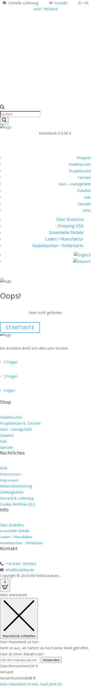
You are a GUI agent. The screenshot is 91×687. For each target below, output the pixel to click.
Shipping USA (70, 226)
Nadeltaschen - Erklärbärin (57, 245)
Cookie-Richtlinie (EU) (17, 504)
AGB (3, 468)
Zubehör (84, 190)
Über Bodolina (69, 219)
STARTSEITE (20, 327)
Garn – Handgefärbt (75, 184)
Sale (87, 197)
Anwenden (51, 660)
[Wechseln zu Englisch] (82, 254)
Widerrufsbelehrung (16, 486)
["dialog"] (45, 639)
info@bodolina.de (19, 569)
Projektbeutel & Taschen (20, 423)
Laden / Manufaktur (64, 239)
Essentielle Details (66, 232)
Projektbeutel (80, 170)
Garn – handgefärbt (16, 429)
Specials (84, 203)
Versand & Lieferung (16, 498)
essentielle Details (15, 530)
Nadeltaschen (80, 164)
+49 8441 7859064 (20, 563)
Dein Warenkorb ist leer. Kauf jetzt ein (31, 684)
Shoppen (84, 157)
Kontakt (60, 3)
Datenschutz (10, 474)
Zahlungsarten (12, 492)
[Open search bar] (2, 107)
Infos (87, 210)
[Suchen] (4, 120)
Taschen (84, 177)
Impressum (9, 480)
